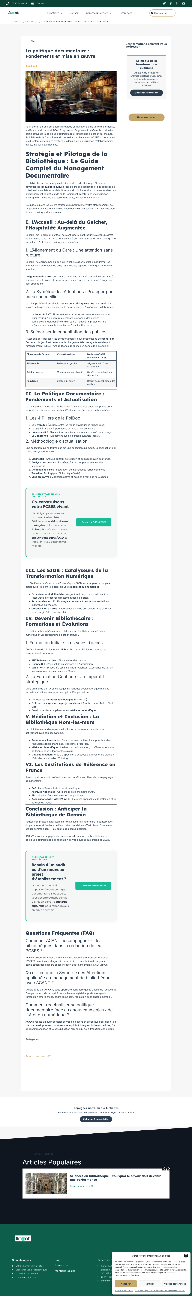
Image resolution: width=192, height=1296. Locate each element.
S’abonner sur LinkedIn (146, 92)
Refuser (150, 1283)
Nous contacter (146, 117)
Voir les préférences (175, 1283)
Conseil (74, 13)
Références (125, 13)
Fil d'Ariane (16, 22)
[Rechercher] (180, 13)
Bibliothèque (32, 22)
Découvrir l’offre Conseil (93, 885)
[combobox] (162, 13)
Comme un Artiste (97, 13)
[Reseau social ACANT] (165, 3)
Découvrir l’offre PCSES (94, 522)
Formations (52, 13)
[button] (186, 1255)
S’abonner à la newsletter (96, 1119)
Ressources (62, 1265)
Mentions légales (65, 1270)
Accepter (126, 1283)
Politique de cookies (124, 1291)
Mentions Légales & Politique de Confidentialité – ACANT (160, 1291)
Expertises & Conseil (110, 1260)
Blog (57, 1260)
